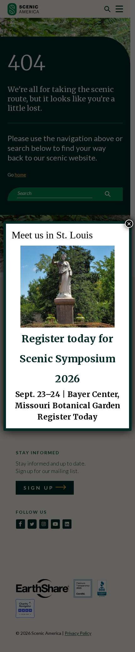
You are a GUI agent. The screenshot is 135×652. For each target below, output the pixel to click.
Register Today (67, 417)
